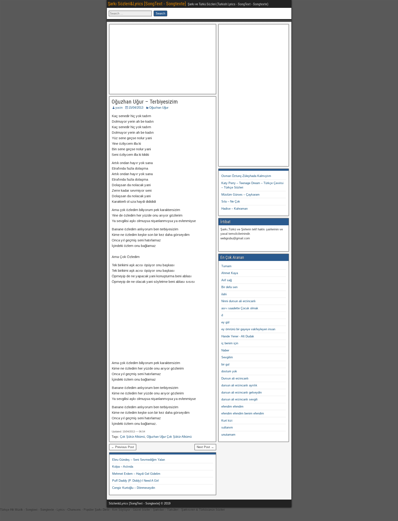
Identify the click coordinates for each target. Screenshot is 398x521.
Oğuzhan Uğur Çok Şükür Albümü (169, 436)
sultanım (227, 427)
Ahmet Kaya (229, 273)
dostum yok (229, 371)
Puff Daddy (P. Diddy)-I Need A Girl (135, 480)
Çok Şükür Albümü (132, 436)
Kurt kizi (226, 420)
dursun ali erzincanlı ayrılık (239, 385)
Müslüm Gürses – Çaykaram (240, 194)
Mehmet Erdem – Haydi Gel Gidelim (136, 473)
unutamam (228, 434)
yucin (119, 107)
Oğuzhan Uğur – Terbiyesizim (145, 101)
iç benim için (229, 343)
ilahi (224, 294)
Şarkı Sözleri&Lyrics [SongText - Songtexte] (147, 3)
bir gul (225, 364)
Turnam (226, 266)
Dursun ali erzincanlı (235, 378)
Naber (225, 350)
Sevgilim (227, 357)
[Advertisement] (162, 58)
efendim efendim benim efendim (242, 413)
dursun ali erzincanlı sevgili (239, 399)
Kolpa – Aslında (122, 466)
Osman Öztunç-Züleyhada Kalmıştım (246, 176)
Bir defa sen (229, 287)
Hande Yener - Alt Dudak (237, 336)
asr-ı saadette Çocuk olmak (239, 308)
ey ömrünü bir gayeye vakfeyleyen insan (248, 329)
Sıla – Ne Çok (230, 201)
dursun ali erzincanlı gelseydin (241, 392)
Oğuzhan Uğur (158, 107)
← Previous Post (122, 447)
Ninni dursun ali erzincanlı (238, 301)
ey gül (225, 322)
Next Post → (205, 447)
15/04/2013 (136, 107)
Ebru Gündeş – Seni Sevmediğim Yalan (138, 459)
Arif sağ (226, 280)
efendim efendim (232, 406)
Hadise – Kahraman (234, 208)
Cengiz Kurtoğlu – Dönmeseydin (133, 487)
